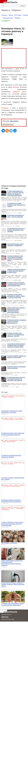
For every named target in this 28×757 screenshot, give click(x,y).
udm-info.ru (6, 46)
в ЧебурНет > (6, 21)
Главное (4, 15)
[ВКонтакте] (3, 130)
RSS (13, 619)
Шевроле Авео (19, 91)
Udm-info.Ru (14, 121)
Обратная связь (4, 616)
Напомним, (5, 108)
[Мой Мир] (15, 130)
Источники (17, 15)
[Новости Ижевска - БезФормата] (9, 2)
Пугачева (16, 87)
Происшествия (8, 18)
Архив (11, 15)
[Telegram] (11, 130)
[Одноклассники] (7, 130)
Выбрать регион (5, 617)
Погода (25, 15)
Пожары (17, 18)
